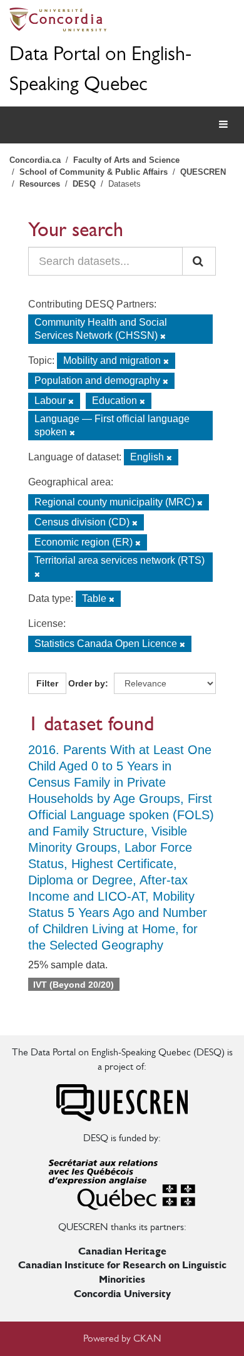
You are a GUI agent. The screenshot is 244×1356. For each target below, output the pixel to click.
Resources (39, 184)
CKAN (147, 1338)
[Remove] (163, 336)
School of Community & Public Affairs (93, 172)
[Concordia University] (122, 19)
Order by (86, 683)
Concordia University (122, 1294)
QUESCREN (203, 172)
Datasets (124, 184)
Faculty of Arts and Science (126, 160)
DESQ (84, 184)
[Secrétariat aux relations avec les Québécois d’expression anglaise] (122, 1182)
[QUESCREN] (122, 1101)
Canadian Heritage (122, 1251)
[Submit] (199, 261)
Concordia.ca (35, 160)
